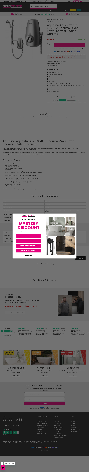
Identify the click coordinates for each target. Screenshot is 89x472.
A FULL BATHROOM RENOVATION (28, 236)
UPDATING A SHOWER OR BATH (28, 246)
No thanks (28, 255)
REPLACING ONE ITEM (29, 241)
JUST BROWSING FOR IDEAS (28, 251)
